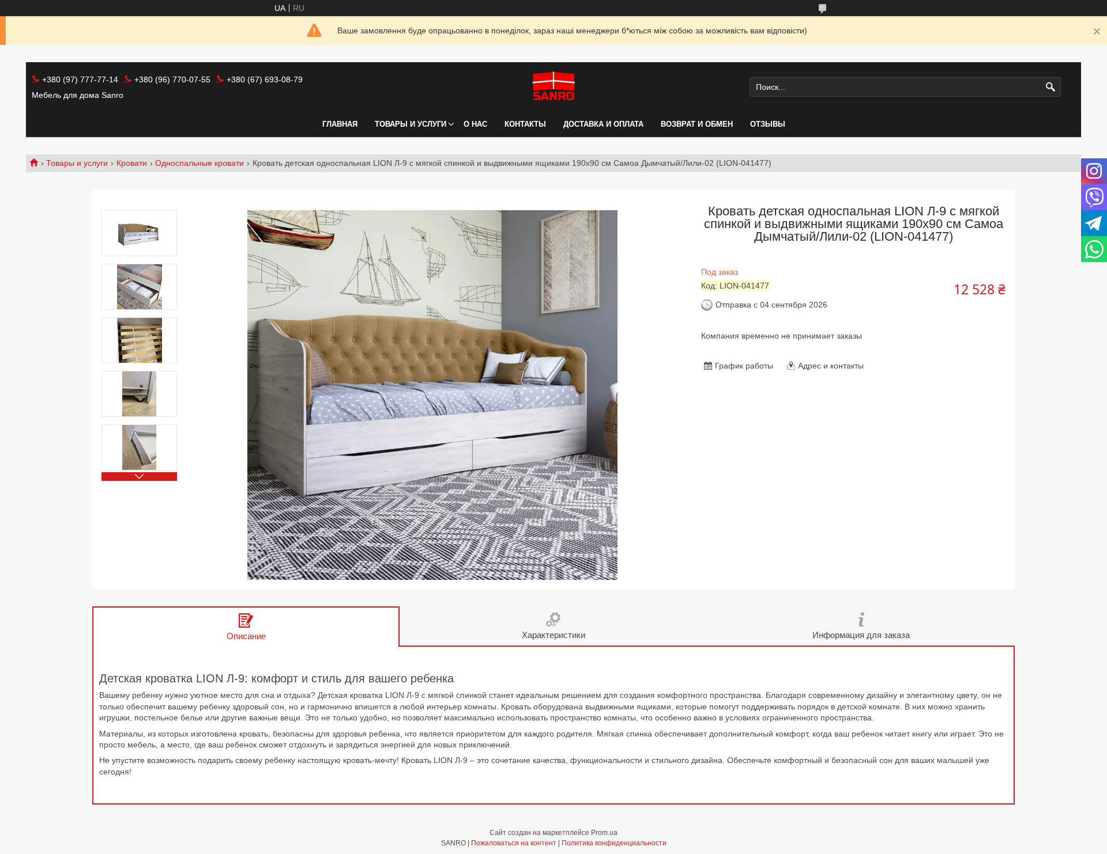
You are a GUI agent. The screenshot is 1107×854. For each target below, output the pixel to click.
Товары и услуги (410, 124)
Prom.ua (604, 833)
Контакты (525, 124)
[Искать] (1051, 87)
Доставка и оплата (603, 124)
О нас (475, 124)
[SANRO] (553, 87)
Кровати (131, 163)
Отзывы (767, 124)
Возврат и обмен (697, 124)
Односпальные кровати (199, 163)
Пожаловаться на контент (513, 843)
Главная (339, 124)
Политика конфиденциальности (614, 843)
